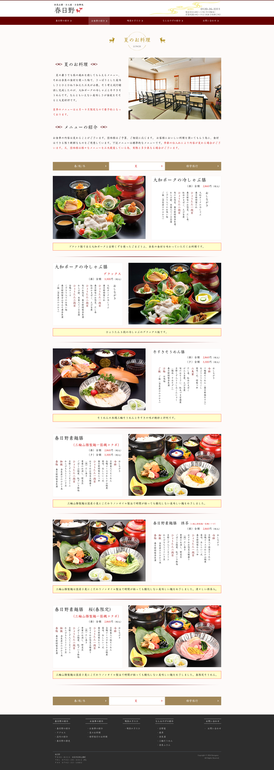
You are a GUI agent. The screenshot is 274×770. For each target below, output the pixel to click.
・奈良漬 (161, 737)
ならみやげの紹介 (171, 21)
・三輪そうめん (165, 741)
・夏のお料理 (94, 732)
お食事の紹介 (98, 21)
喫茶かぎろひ (134, 21)
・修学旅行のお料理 (97, 737)
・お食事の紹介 (95, 728)
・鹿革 (160, 732)
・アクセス (60, 732)
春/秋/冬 (79, 166)
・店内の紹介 (61, 737)
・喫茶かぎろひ (132, 728)
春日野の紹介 (62, 21)
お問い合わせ (209, 21)
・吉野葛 (161, 728)
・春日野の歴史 (62, 741)
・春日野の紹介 (62, 728)
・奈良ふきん (163, 745)
